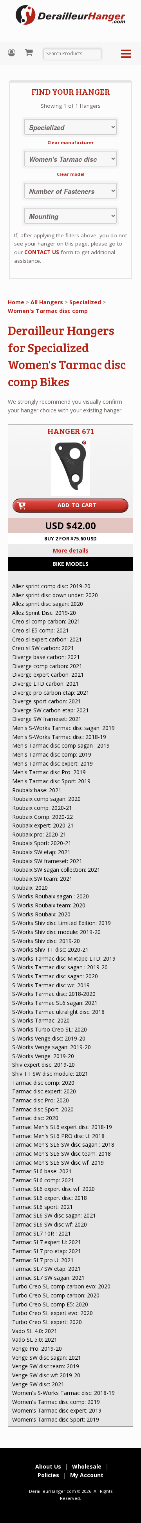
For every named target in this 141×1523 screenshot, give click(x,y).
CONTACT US (41, 252)
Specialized (85, 302)
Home (16, 302)
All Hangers (47, 302)
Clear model (71, 174)
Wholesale (86, 1466)
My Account (12, 52)
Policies (48, 1475)
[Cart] (29, 52)
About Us (48, 1466)
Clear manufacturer (70, 142)
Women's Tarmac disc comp (48, 310)
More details (71, 550)
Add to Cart (77, 505)
